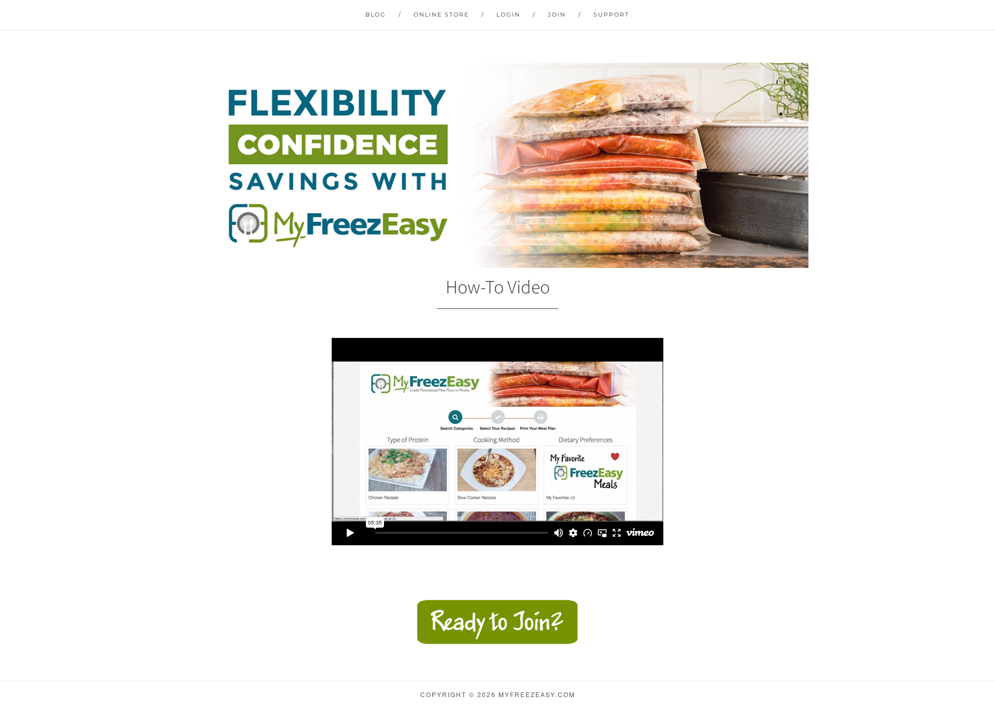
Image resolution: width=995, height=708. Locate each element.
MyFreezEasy (497, 165)
